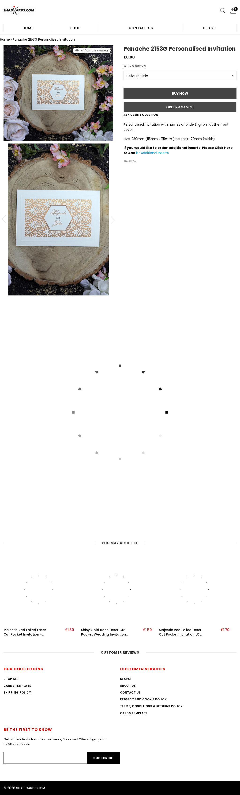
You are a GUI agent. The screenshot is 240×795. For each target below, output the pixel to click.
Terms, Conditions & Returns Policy (151, 706)
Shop (75, 28)
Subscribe (103, 758)
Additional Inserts (155, 153)
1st (138, 153)
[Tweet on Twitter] (133, 169)
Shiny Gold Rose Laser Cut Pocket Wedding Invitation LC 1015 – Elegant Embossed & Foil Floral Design (103, 632)
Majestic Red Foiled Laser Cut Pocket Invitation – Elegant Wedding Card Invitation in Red (25, 632)
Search (126, 679)
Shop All (11, 679)
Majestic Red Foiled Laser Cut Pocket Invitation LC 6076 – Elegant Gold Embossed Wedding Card (180, 632)
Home (27, 28)
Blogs (209, 28)
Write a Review (135, 65)
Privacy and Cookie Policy (143, 699)
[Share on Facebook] (126, 169)
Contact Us (141, 28)
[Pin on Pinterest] (140, 169)
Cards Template (17, 686)
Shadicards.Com (30, 788)
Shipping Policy (17, 692)
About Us (128, 686)
